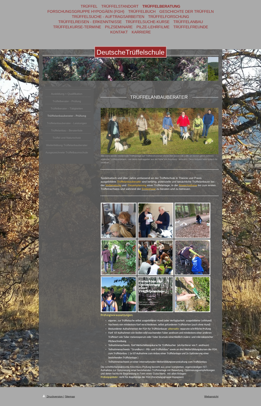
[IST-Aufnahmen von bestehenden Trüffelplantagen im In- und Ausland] (119, 294)
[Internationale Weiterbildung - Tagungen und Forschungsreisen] (119, 257)
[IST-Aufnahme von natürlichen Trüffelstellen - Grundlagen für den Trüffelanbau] (192, 221)
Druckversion (54, 396)
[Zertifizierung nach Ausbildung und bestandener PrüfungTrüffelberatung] (155, 221)
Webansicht (211, 396)
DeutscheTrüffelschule (130, 52)
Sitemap (70, 396)
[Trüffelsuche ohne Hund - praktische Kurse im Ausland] (192, 294)
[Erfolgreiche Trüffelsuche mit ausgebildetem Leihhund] (192, 257)
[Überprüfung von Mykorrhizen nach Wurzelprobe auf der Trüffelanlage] (119, 221)
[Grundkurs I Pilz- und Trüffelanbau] (155, 257)
